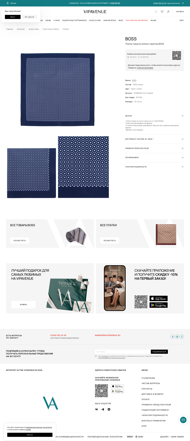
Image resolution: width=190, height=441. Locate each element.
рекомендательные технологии (39, 427)
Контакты (147, 388)
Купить (23, 304)
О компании (148, 378)
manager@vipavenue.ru (107, 335)
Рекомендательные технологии (105, 437)
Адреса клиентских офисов (110, 370)
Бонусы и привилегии (154, 420)
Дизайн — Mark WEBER (172, 437)
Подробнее (115, 3)
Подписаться (159, 352)
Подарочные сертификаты (74, 20)
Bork (121, 20)
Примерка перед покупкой (156, 404)
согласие (105, 356)
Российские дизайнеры (137, 20)
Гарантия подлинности (155, 415)
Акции (153, 20)
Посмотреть (20, 240)
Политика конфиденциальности (66, 437)
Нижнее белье (109, 20)
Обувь (48, 20)
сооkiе (28, 429)
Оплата (146, 399)
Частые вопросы (151, 383)
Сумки (57, 20)
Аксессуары (95, 20)
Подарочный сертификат (155, 410)
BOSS (134, 80)
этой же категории (145, 67)
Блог (182, 20)
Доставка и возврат (153, 394)
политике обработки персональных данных (111, 358)
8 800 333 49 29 (159, 3)
